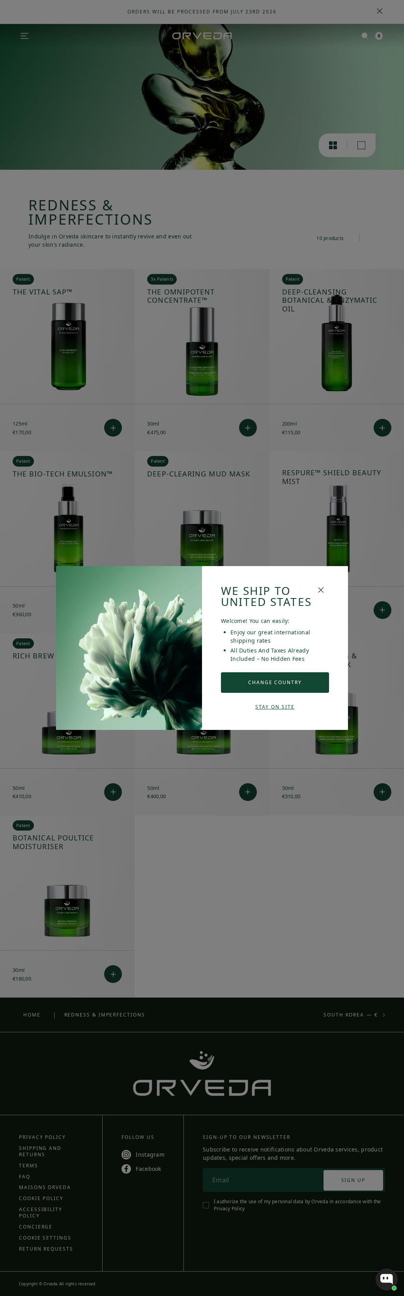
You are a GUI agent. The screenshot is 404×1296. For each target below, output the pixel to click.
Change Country (275, 682)
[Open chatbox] (387, 1279)
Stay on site (274, 706)
